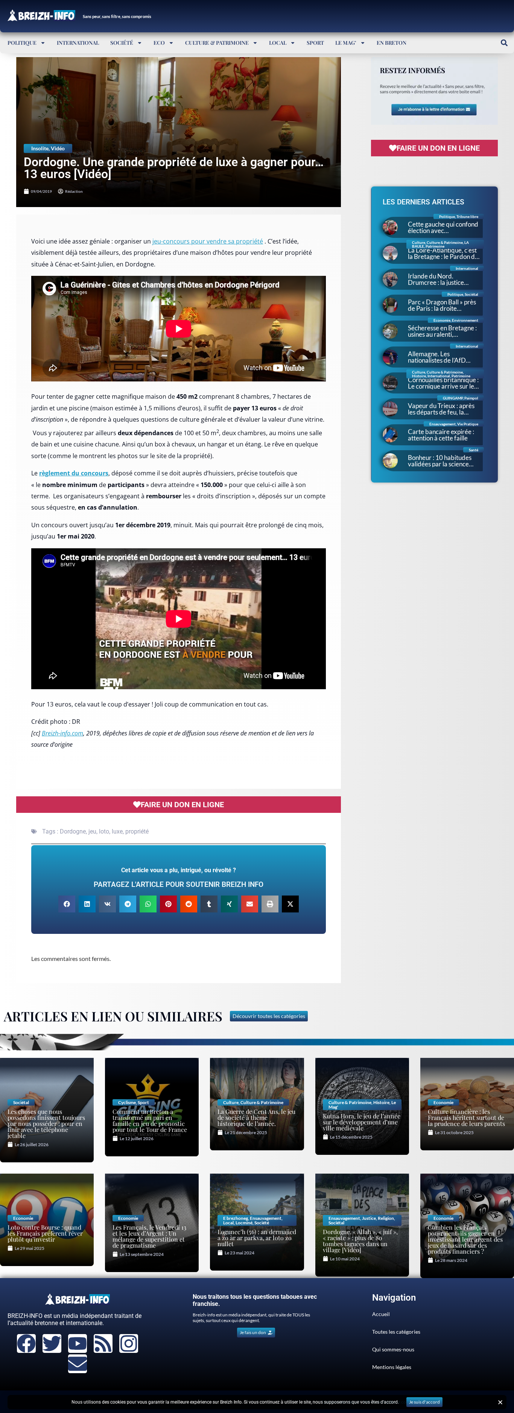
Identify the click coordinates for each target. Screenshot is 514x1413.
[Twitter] (52, 1343)
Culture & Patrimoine (217, 42)
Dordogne (73, 831)
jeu (92, 831)
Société (121, 42)
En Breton (391, 42)
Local (277, 42)
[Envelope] (77, 1363)
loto (104, 831)
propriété (137, 831)
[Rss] (103, 1343)
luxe (117, 831)
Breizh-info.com (62, 733)
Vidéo (58, 148)
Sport (315, 42)
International (78, 42)
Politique (22, 42)
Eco (159, 42)
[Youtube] (77, 1343)
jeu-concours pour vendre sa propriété (207, 241)
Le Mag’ (345, 42)
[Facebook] (26, 1343)
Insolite (40, 148)
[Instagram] (128, 1343)
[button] (504, 42)
